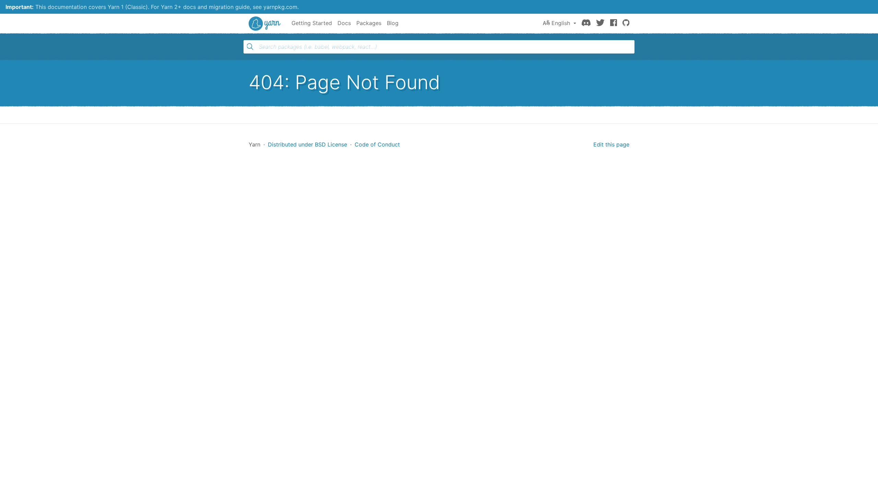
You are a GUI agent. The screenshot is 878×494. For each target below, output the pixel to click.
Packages (368, 23)
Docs (344, 23)
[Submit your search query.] (250, 46)
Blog (393, 23)
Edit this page (611, 144)
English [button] (561, 23)
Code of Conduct (377, 144)
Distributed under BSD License (307, 144)
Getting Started (312, 23)
